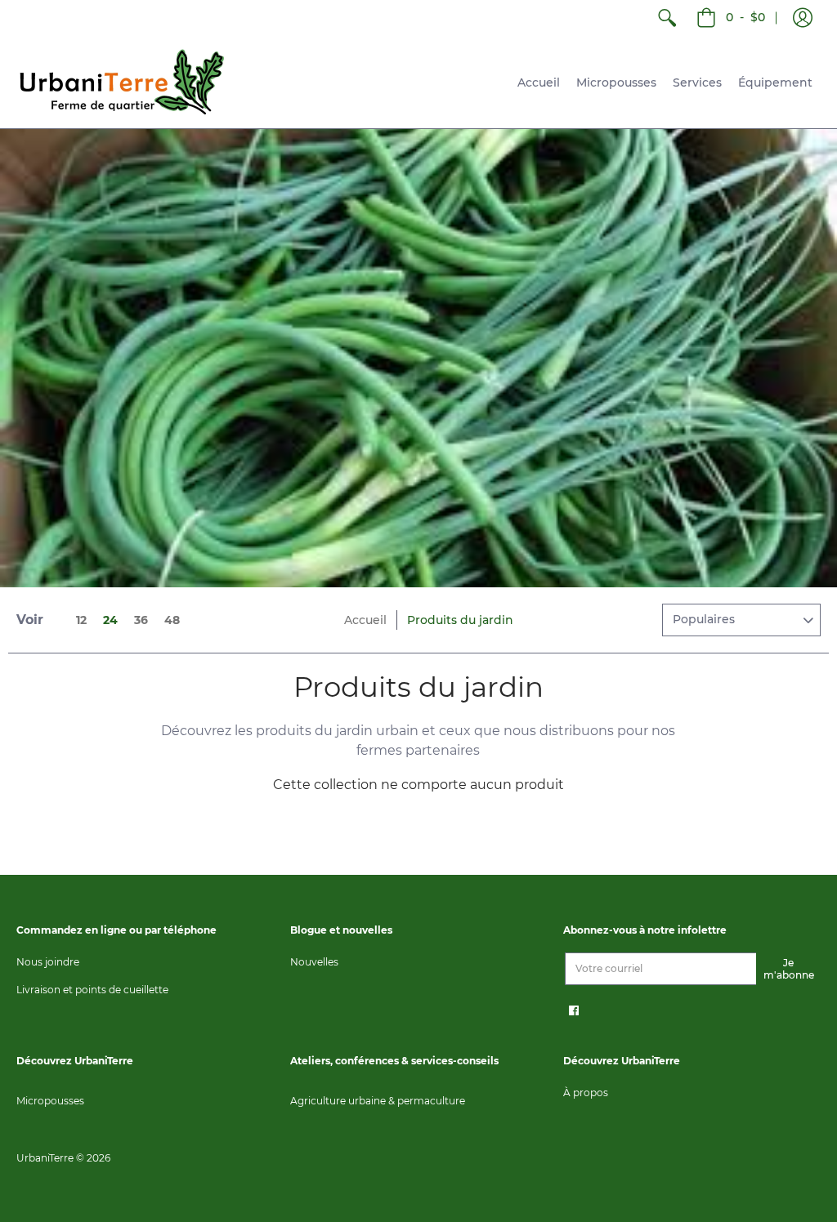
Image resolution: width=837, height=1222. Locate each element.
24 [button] (110, 620)
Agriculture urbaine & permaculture (377, 1101)
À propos (585, 1092)
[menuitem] (667, 18)
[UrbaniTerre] (122, 82)
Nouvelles (314, 962)
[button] (803, 18)
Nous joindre (47, 962)
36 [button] (141, 620)
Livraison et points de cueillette (92, 989)
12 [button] (81, 620)
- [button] (745, 17)
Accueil (365, 620)
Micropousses (50, 1101)
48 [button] (172, 620)
